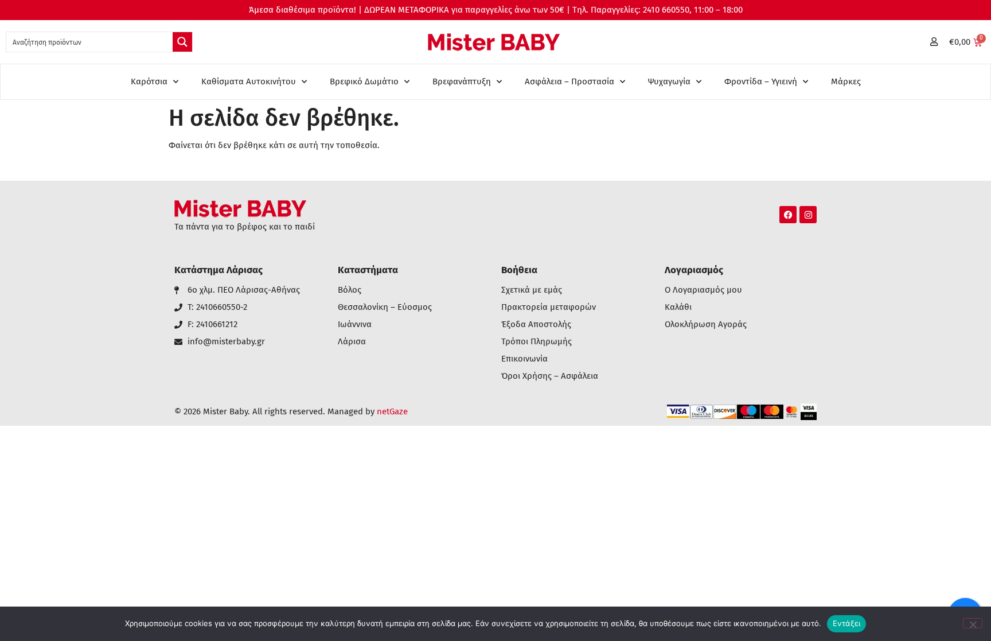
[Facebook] (788, 214)
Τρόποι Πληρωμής (536, 341)
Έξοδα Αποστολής (536, 324)
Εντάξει (847, 623)
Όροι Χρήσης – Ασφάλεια (549, 376)
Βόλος (349, 290)
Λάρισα (352, 341)
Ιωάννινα (355, 324)
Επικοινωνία (524, 359)
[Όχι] (972, 623)
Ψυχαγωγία (669, 81)
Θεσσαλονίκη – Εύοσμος (385, 307)
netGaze (392, 411)
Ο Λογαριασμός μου (703, 290)
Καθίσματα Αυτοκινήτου (248, 81)
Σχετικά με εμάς (531, 290)
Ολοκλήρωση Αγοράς (706, 324)
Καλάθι (678, 307)
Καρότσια (149, 81)
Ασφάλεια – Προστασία (569, 81)
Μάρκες (846, 81)
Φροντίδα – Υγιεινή (760, 81)
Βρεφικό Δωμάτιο (364, 81)
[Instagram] (808, 214)
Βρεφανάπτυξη (461, 81)
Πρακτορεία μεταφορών (548, 307)
